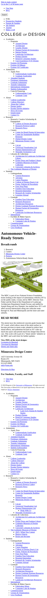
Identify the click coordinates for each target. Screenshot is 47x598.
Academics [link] (10, 39)
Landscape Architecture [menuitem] (24, 54)
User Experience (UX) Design (27, 419)
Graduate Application (23, 435)
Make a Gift (10, 30)
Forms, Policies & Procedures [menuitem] (26, 184)
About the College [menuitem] (18, 104)
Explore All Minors (18, 424)
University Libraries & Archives (27, 528)
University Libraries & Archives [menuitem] (27, 167)
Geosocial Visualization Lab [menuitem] (26, 147)
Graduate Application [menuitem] (23, 76)
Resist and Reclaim (22, 536)
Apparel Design (21, 398)
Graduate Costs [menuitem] (21, 95)
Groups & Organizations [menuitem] (20, 225)
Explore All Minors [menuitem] (18, 65)
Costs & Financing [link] (18, 91)
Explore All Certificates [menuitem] (19, 67)
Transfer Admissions (18, 443)
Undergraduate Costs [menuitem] (23, 93)
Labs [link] (12, 143)
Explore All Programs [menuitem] (19, 63)
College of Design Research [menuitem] (26, 124)
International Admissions (20, 445)
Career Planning (21, 547)
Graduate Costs (21, 454)
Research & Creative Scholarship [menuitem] (28, 193)
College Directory (17, 461)
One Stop (9, 8)
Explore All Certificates (19, 426)
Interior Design (21, 406)
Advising (18, 545)
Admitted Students (18, 437)
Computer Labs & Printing (25, 588)
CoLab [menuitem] (18, 145)
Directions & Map (8, 369)
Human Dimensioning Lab (25, 508)
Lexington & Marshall (9, 342)
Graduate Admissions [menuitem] (19, 82)
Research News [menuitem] (21, 128)
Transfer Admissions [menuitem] (18, 85)
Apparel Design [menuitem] (21, 43)
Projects (9, 256)
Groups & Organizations (20, 593)
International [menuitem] (15, 215)
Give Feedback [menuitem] (16, 228)
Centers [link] (13, 130)
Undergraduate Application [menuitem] (25, 74)
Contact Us (15, 474)
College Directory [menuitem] (17, 102)
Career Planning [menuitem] (21, 180)
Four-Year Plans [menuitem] (21, 186)
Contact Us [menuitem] (15, 115)
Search (4, 15)
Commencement (17, 591)
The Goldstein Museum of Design (24, 530)
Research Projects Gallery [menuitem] (25, 126)
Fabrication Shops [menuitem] (22, 219)
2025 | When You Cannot (25, 532)
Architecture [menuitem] (20, 46)
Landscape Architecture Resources (28, 580)
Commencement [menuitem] (17, 223)
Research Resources (23, 569)
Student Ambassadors (19, 448)
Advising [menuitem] (18, 178)
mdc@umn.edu (7, 365)
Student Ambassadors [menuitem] (19, 89)
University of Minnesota (24, 385)
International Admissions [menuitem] (20, 87)
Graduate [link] (14, 197)
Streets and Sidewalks (9, 347)
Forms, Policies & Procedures (26, 552)
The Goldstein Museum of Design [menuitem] (24, 169)
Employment (15, 471)
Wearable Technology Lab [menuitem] (25, 152)
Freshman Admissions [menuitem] (19, 80)
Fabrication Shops (22, 586)
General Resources (22, 543)
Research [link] (9, 117)
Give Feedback (16, 595)
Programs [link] (14, 41)
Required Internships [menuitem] (23, 191)
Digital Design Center (23, 497)
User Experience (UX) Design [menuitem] (27, 61)
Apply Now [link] (15, 72)
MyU (8, 10)
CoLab (18, 504)
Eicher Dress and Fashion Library (28, 521)
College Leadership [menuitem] (18, 100)
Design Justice (16, 465)
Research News (21, 487)
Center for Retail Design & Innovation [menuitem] (30, 132)
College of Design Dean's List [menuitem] (26, 182)
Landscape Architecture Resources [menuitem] (28, 212)
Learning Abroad (21, 562)
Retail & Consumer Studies (25, 417)
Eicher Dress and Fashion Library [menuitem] (28, 160)
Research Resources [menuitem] (23, 202)
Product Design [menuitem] (21, 56)
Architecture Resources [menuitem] (24, 204)
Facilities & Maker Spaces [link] (20, 217)
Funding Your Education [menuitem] (24, 189)
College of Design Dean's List (26, 549)
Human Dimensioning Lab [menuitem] (25, 150)
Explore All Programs (19, 422)
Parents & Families (13, 23)
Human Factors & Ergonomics (27, 404)
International (15, 582)
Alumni (9, 28)
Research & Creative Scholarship (28, 560)
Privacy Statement (14, 389)
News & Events (17, 469)
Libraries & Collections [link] (19, 154)
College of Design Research (26, 482)
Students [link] (9, 171)
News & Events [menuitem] (17, 111)
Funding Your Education (24, 556)
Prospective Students (14, 21)
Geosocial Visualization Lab (26, 506)
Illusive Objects (21, 534)
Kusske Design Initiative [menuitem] (20, 108)
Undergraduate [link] (16, 173)
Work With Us (25, 510)
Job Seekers (10, 25)
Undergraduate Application (25, 432)
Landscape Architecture (24, 409)
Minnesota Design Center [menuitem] (25, 141)
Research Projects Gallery (25, 484)
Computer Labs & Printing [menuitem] (25, 221)
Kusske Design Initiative (20, 467)
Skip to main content (9, 2)
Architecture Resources (24, 571)
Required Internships (23, 558)
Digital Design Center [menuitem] (23, 139)
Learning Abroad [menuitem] (21, 195)
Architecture (20, 400)
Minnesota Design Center (15, 254)
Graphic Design (21, 402)
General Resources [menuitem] (22, 176)
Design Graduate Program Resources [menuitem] (29, 206)
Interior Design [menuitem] (21, 52)
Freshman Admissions (19, 439)
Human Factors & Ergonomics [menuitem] (27, 50)
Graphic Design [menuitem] (21, 48)
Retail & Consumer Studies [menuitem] (25, 59)
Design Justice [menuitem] (16, 106)
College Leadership (18, 458)
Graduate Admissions (19, 441)
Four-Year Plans (21, 554)
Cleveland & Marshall (9, 344)
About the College (18, 463)
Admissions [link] (10, 69)
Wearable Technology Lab (25, 513)
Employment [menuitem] (15, 113)
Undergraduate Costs (23, 452)
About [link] (8, 98)
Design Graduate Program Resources (29, 573)
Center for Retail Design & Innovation (30, 491)
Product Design (21, 415)
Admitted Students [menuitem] (18, 78)
